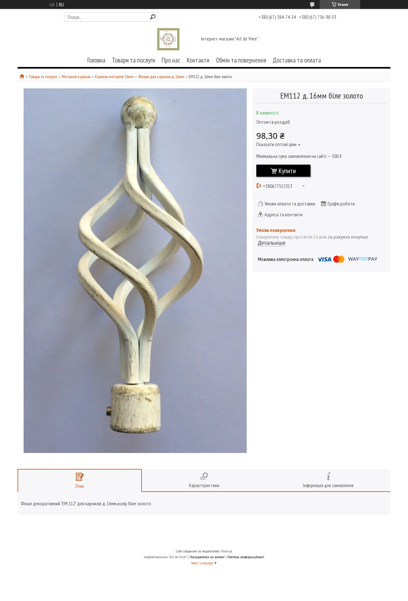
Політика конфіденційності (245, 556)
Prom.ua (226, 551)
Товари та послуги (133, 60)
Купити (287, 170)
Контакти (198, 60)
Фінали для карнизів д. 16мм (161, 76)
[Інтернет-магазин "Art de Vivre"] (168, 39)
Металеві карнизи (76, 76)
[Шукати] (152, 16)
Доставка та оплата (297, 60)
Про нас (171, 60)
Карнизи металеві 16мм (114, 76)
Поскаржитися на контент (207, 556)
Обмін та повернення (241, 60)
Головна (96, 60)
